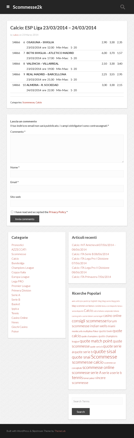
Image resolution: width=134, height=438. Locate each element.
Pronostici (18, 244)
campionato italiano (111, 311)
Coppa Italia (19, 272)
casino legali (98, 316)
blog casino (106, 301)
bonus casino (94, 305)
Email (14, 182)
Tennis (15, 313)
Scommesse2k (27, 7)
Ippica (15, 308)
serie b (117, 373)
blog (100, 301)
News (15, 322)
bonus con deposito (109, 306)
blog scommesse (80, 305)
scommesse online (98, 367)
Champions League (23, 267)
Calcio (39, 102)
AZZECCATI (19, 249)
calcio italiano (99, 311)
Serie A (16, 295)
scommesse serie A (87, 372)
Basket (16, 304)
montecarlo (77, 331)
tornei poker (89, 378)
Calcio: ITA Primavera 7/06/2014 (91, 276)
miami (111, 326)
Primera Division (21, 290)
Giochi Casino (20, 326)
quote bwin (105, 331)
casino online (112, 316)
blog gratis (115, 301)
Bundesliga (18, 263)
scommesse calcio (87, 361)
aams (74, 301)
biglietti (94, 301)
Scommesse (29, 102)
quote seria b (96, 346)
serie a (106, 372)
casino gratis (77, 316)
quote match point (96, 340)
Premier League (21, 285)
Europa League (20, 276)
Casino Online (20, 317)
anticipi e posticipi (83, 301)
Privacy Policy (57, 212)
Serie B (16, 299)
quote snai (81, 356)
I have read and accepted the (41, 212)
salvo (16, 34)
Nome (15, 167)
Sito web (15, 197)
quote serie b (83, 352)
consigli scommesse (89, 320)
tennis (77, 377)
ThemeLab (59, 430)
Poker (15, 331)
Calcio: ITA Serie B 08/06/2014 (90, 254)
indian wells (98, 326)
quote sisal (104, 351)
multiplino (87, 331)
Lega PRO (18, 281)
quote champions (89, 336)
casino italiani (87, 316)
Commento (17, 131)
